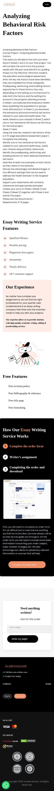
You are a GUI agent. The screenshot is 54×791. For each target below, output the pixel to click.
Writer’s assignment (23, 457)
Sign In (7, 696)
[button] (6, 785)
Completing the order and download (27, 469)
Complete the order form (26, 446)
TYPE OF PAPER (14, 627)
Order (47, 4)
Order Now (20, 696)
